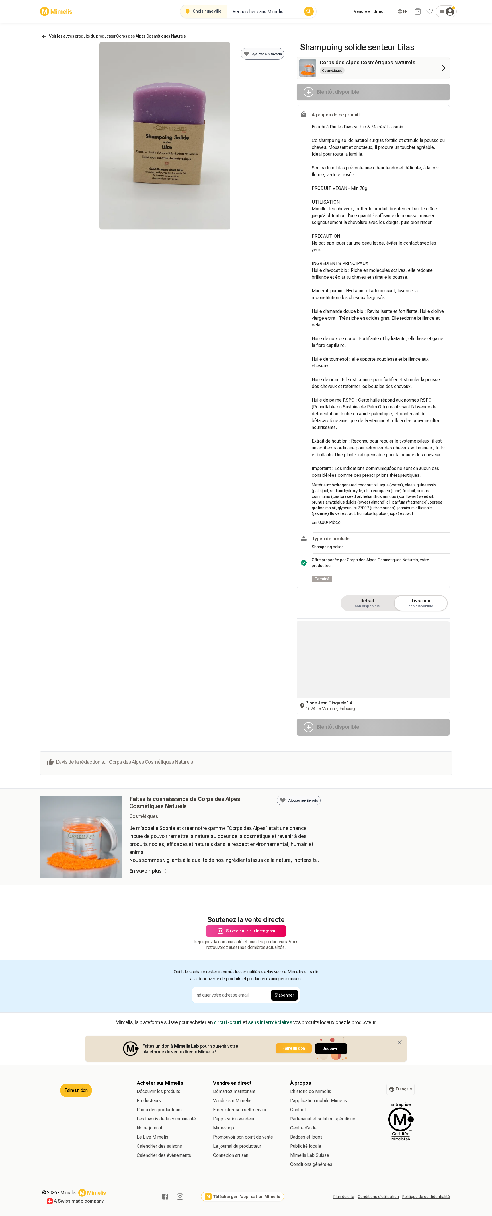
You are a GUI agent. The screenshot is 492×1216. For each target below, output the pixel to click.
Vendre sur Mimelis (232, 1100)
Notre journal (149, 1128)
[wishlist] (430, 11)
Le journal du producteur (237, 1146)
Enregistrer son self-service (240, 1109)
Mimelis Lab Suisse (309, 1155)
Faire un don (293, 1048)
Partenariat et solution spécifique (322, 1118)
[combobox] (264, 11)
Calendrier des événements (164, 1155)
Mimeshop (223, 1128)
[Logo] (56, 11)
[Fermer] (399, 1042)
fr (405, 11)
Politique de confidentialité (426, 1196)
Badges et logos (306, 1137)
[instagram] (180, 1196)
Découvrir (331, 1048)
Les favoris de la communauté (166, 1118)
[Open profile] (446, 11)
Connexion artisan (230, 1155)
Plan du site (343, 1196)
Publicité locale (305, 1146)
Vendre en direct (369, 11)
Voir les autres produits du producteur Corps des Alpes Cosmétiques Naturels (117, 36)
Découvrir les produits (158, 1091)
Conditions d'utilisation (378, 1196)
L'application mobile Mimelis (318, 1100)
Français (404, 1089)
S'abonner (284, 995)
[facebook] (165, 1196)
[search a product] (309, 11)
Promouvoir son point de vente (243, 1137)
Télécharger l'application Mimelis (243, 1196)
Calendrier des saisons (159, 1146)
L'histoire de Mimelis (310, 1091)
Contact (298, 1109)
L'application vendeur (234, 1118)
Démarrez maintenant (234, 1091)
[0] (418, 11)
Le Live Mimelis (152, 1137)
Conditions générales (311, 1164)
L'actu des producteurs (159, 1109)
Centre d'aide (303, 1128)
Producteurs (149, 1100)
